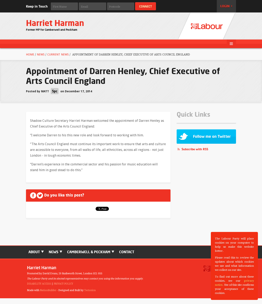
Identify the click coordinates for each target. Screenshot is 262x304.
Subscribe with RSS (195, 149)
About (34, 252)
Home (30, 54)
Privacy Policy (63, 283)
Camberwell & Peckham (89, 252)
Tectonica (90, 290)
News (41, 54)
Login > (226, 6)
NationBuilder (48, 290)
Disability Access (39, 283)
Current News (58, 54)
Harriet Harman (55, 23)
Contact (126, 252)
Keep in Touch (37, 6)
